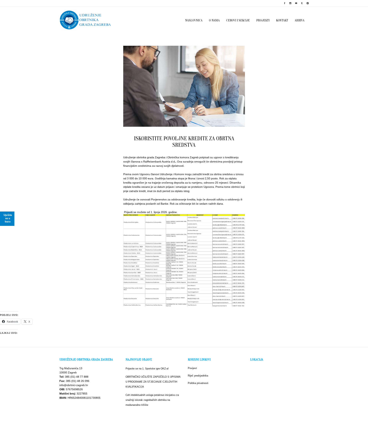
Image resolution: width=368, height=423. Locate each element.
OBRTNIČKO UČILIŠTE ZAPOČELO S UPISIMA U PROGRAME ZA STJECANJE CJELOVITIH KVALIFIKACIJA (153, 381)
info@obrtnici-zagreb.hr (73, 385)
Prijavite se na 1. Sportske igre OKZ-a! (147, 368)
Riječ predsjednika (198, 375)
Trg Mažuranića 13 (70, 368)
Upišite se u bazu (8, 218)
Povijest (192, 368)
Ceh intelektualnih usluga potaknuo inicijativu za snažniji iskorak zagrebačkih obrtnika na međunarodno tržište (152, 400)
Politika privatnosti (198, 383)
